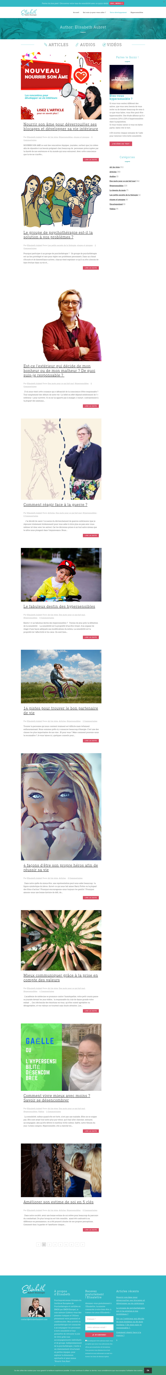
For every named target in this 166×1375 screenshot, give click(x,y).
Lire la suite (91, 160)
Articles (59, 44)
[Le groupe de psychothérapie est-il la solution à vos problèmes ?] (61, 200)
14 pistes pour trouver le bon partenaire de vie (60, 710)
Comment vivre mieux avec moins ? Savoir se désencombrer (56, 1098)
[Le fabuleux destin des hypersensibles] (61, 575)
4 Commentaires (46, 991)
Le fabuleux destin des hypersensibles (59, 606)
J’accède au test (121, 144)
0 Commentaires (30, 516)
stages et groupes (81, 137)
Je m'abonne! (99, 1335)
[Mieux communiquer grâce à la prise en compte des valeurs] (61, 940)
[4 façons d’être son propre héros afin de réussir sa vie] (61, 806)
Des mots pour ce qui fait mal (61, 383)
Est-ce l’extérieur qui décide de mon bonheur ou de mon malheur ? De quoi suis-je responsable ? (59, 371)
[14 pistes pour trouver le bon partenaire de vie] (61, 676)
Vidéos (114, 44)
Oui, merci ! (116, 3)
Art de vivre (53, 137)
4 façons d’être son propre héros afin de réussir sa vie (60, 867)
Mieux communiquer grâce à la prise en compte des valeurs (60, 977)
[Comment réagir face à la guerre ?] (61, 459)
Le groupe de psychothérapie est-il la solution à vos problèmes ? (58, 234)
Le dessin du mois (118, 190)
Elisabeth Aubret (34, 137)
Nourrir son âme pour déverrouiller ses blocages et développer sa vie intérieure (60, 126)
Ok (148, 1370)
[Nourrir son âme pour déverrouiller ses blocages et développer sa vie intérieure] (61, 85)
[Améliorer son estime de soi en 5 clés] (61, 1170)
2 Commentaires (90, 721)
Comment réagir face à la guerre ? (55, 504)
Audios (87, 44)
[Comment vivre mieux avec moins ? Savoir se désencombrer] (61, 1057)
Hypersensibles (66, 137)
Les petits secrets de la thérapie (62, 245)
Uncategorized (116, 204)
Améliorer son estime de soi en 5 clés (58, 1201)
